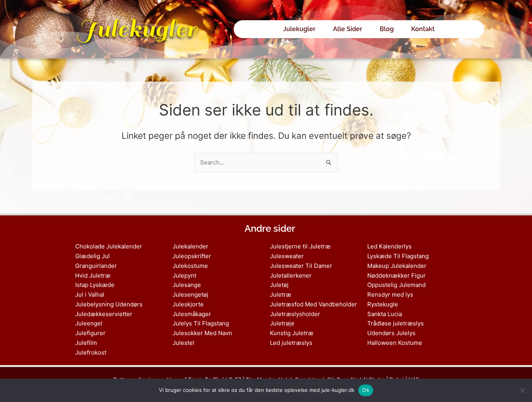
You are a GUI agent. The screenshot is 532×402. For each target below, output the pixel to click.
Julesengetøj (190, 294)
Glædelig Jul (92, 256)
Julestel (183, 342)
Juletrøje (282, 323)
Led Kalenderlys (389, 246)
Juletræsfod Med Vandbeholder (313, 304)
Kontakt (423, 29)
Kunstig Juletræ (292, 333)
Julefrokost (90, 352)
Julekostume (190, 265)
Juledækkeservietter (103, 314)
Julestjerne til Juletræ (300, 246)
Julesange (187, 284)
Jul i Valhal (89, 294)
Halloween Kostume (394, 342)
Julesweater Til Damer (301, 265)
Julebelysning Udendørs (109, 304)
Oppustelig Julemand (396, 284)
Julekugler (137, 29)
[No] (522, 390)
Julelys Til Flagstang (201, 323)
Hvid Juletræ (93, 275)
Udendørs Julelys (391, 333)
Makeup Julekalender (396, 265)
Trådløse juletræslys (395, 323)
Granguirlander (96, 265)
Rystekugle (382, 304)
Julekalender (190, 246)
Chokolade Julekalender (108, 246)
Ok (365, 390)
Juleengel (88, 323)
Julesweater (287, 256)
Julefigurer (90, 333)
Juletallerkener (291, 275)
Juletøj (279, 284)
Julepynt (184, 275)
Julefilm (86, 342)
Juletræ (280, 294)
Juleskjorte (188, 304)
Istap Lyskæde (95, 284)
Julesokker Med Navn (202, 333)
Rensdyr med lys (390, 294)
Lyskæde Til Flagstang (398, 256)
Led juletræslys (291, 342)
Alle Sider (347, 29)
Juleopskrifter (192, 256)
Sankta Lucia (384, 314)
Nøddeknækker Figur (396, 275)
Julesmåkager (192, 314)
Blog (387, 29)
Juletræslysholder (295, 314)
